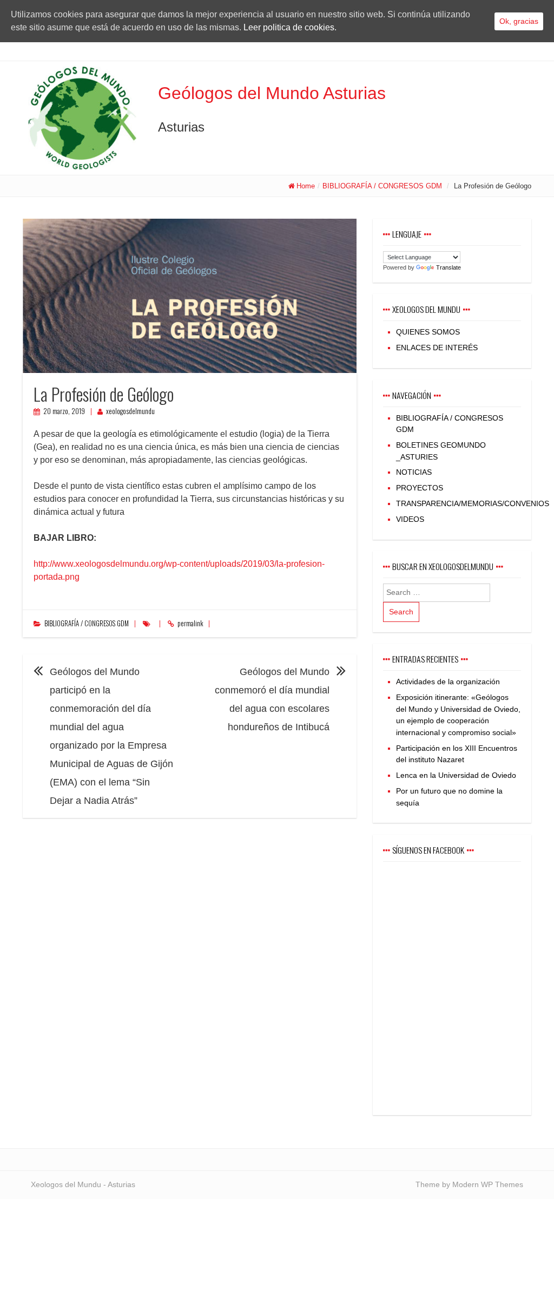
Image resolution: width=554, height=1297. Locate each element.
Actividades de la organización (448, 681)
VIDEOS (410, 519)
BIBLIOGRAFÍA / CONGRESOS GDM (382, 186)
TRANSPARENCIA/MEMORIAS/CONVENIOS (472, 503)
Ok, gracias (518, 21)
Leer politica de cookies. (290, 27)
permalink (190, 623)
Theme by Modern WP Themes (469, 1184)
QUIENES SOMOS (428, 331)
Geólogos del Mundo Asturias (272, 93)
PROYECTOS (419, 487)
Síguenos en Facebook (428, 849)
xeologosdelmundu (130, 411)
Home (305, 186)
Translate (448, 267)
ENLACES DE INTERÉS (437, 347)
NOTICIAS (414, 472)
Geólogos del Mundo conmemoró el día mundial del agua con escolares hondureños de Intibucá (272, 699)
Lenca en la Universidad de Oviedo (456, 775)
